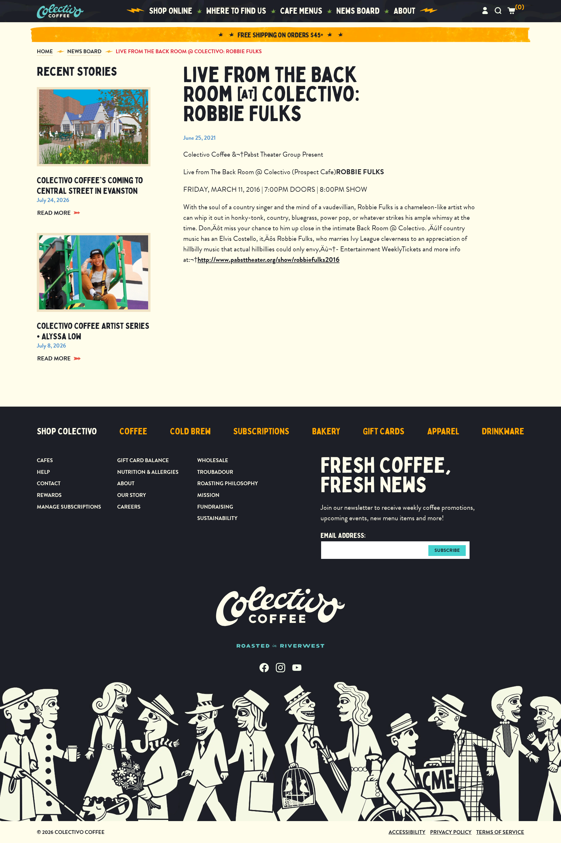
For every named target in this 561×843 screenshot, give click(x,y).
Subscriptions (261, 431)
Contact (48, 483)
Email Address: (343, 535)
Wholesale (212, 460)
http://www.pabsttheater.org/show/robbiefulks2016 (269, 259)
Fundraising (215, 507)
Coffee (133, 431)
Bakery (326, 431)
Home (45, 51)
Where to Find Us (236, 11)
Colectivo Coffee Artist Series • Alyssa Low (93, 331)
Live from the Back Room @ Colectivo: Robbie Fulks (189, 51)
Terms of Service (500, 832)
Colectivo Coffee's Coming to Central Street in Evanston (90, 186)
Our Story (131, 495)
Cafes (45, 460)
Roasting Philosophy (227, 483)
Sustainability (217, 518)
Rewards (49, 495)
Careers (129, 507)
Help (43, 472)
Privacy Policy (451, 832)
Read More (54, 212)
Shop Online (170, 11)
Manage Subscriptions (69, 507)
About (404, 11)
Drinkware (503, 431)
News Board (84, 51)
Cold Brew (190, 431)
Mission (208, 495)
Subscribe (447, 550)
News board (358, 11)
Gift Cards (383, 431)
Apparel (443, 431)
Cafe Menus (301, 11)
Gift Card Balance (143, 460)
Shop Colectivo (67, 431)
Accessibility (407, 832)
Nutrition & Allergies (148, 472)
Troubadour (215, 472)
